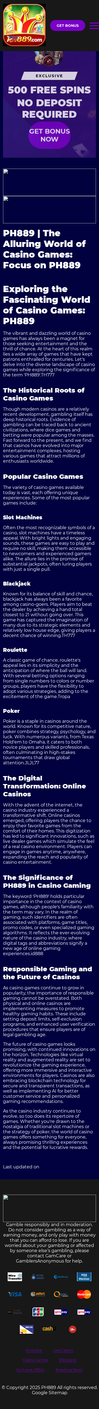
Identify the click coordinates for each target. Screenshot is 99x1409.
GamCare (55, 1255)
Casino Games (35, 1360)
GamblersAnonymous (40, 1261)
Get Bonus (68, 26)
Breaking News (69, 1370)
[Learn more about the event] (49, 182)
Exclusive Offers (30, 1370)
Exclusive (34, 1350)
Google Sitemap (49, 1392)
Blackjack (67, 1360)
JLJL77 (32, 762)
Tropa (64, 696)
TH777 (47, 375)
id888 (37, 953)
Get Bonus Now (49, 135)
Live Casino (63, 1350)
